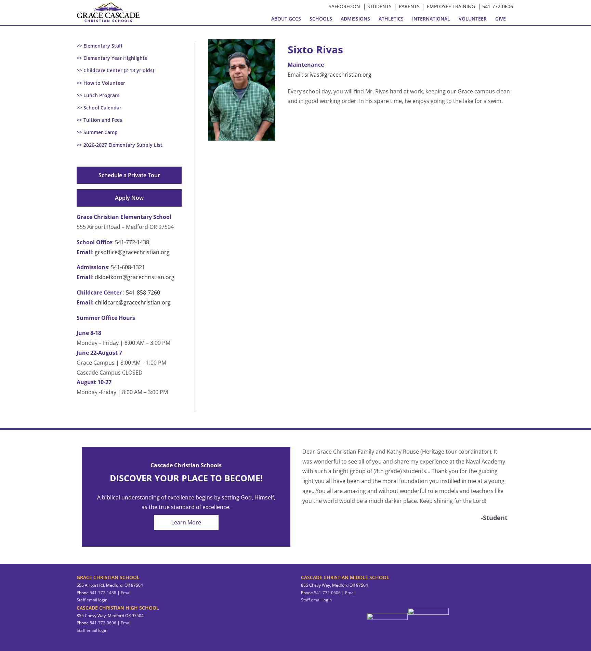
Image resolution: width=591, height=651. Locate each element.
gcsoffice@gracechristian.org (132, 252)
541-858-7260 (143, 292)
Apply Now (129, 197)
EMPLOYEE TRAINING (451, 6)
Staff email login (92, 600)
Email (126, 593)
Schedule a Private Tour (129, 175)
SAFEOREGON (344, 6)
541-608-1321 (128, 267)
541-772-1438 (132, 242)
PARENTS (409, 6)
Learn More (186, 522)
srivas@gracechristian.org (337, 74)
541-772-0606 (497, 6)
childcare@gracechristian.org (133, 302)
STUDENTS (379, 6)
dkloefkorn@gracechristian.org (134, 277)
